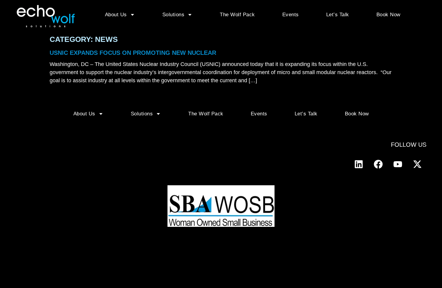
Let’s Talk (337, 14)
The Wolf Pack (237, 14)
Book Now (388, 14)
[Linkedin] (359, 164)
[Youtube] (398, 164)
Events (290, 14)
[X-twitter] (417, 164)
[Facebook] (378, 164)
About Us (116, 14)
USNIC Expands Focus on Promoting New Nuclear (133, 52)
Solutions (173, 14)
